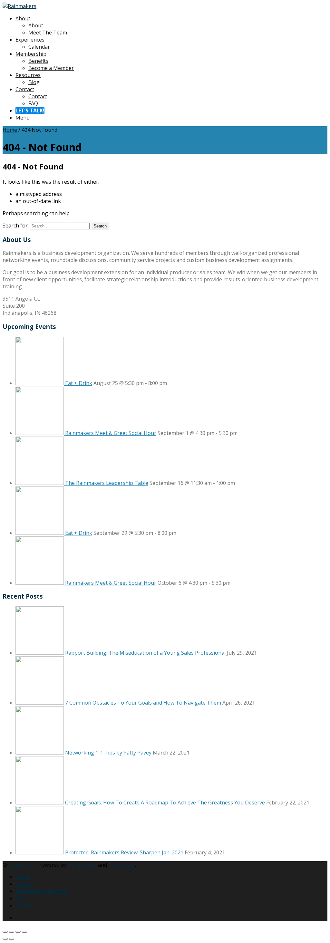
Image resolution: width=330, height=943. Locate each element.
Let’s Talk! (29, 110)
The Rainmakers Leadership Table (106, 482)
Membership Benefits (41, 891)
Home (10, 129)
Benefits (38, 60)
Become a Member (51, 68)
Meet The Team (47, 32)
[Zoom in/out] (5, 932)
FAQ (33, 103)
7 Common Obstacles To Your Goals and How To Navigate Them (143, 702)
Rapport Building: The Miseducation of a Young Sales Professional (145, 652)
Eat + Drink (78, 383)
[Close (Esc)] (24, 932)
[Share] (18, 932)
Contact (24, 89)
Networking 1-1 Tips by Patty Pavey (108, 752)
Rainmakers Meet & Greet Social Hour (110, 433)
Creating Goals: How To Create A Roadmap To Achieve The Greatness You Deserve (165, 802)
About (22, 18)
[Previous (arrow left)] (5, 939)
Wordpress (121, 864)
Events (23, 884)
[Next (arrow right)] (11, 939)
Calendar (39, 46)
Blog (34, 82)
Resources (28, 75)
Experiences (29, 39)
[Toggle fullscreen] (11, 932)
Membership (30, 53)
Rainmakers (22, 864)
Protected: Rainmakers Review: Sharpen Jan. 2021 (124, 852)
